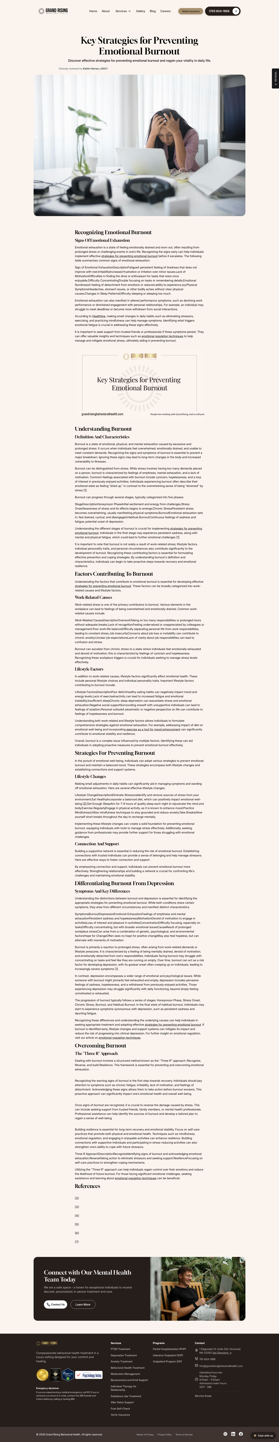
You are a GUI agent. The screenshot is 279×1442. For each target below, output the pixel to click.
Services (121, 11)
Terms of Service (184, 1434)
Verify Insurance (191, 11)
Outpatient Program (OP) (167, 1361)
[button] (122, 11)
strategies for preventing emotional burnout (129, 256)
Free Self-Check (120, 1408)
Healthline (98, 316)
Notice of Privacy (145, 1434)
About (106, 11)
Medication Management (125, 1373)
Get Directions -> (222, 1352)
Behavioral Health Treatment (128, 1367)
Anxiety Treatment (121, 1361)
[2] (84, 803)
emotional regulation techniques (162, 336)
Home (93, 11)
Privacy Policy (164, 1434)
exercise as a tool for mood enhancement (153, 729)
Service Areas (203, 1395)
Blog (153, 11)
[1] (85, 490)
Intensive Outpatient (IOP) (168, 1355)
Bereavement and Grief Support (129, 1380)
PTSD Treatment (120, 1349)
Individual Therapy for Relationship (123, 1388)
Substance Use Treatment (126, 1396)
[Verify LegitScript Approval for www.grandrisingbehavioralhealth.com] (68, 1374)
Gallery (140, 11)
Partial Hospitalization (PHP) (169, 1349)
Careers (165, 11)
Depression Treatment (124, 1355)
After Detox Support (122, 1402)
